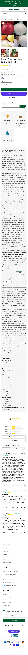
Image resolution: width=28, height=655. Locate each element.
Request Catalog (7, 602)
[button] (3, 9)
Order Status (6, 594)
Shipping (3, 74)
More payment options (14, 97)
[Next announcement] (25, 3)
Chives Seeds (7, 19)
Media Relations (7, 554)
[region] (14, 3)
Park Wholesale (7, 562)
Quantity (3, 81)
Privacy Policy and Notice (9, 574)
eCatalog (5, 599)
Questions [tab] (14, 445)
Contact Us (6, 551)
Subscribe (14, 620)
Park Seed (7, 648)
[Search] (25, 13)
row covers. (19, 271)
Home (2, 19)
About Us (5, 548)
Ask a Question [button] (14, 440)
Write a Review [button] (15, 437)
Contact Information (22, 648)
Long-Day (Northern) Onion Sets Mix (18, 19)
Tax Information (7, 577)
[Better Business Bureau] (14, 635)
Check (22, 106)
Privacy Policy (13, 648)
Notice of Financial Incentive (10, 571)
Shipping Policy (22, 651)
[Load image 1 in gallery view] (5, 53)
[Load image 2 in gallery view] (14, 53)
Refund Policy (7, 651)
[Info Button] (12, 72)
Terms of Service (14, 651)
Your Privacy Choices (11, 585)
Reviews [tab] (5, 445)
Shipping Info (6, 560)
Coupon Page (6, 605)
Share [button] (5, 485)
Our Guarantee (6, 557)
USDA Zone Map (7, 597)
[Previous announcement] (2, 3)
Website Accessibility (8, 582)
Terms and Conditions (8, 579)
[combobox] (14, 13)
